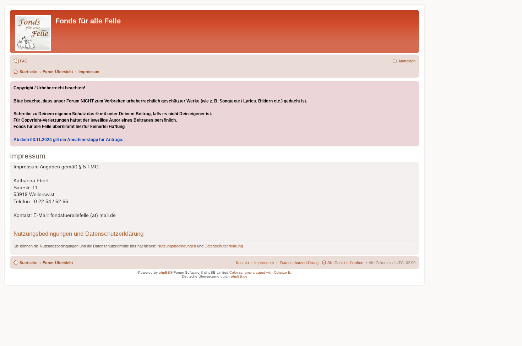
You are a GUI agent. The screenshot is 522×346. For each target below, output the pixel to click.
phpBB (164, 272)
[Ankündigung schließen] (413, 87)
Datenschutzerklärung (224, 246)
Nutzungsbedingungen (176, 246)
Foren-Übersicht (58, 71)
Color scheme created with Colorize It (259, 272)
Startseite (28, 71)
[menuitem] (299, 263)
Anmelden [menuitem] (406, 61)
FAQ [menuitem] (24, 61)
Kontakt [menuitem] (242, 263)
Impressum (88, 71)
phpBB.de (239, 276)
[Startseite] (33, 31)
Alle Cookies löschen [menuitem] (345, 263)
